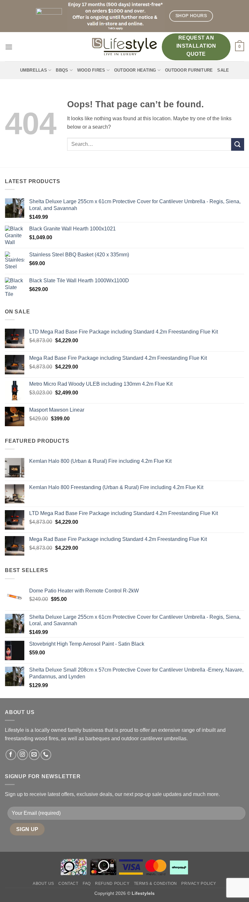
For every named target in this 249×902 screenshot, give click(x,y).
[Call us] (46, 754)
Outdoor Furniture (189, 70)
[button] (9, 47)
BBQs (62, 70)
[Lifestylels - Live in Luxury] (124, 46)
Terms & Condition (155, 883)
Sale (223, 70)
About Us (43, 883)
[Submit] (237, 144)
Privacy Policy (198, 883)
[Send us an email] (34, 754)
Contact (68, 883)
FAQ (87, 883)
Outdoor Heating (135, 70)
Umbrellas (33, 70)
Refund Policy (112, 883)
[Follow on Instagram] (22, 754)
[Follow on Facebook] (11, 754)
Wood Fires (91, 70)
